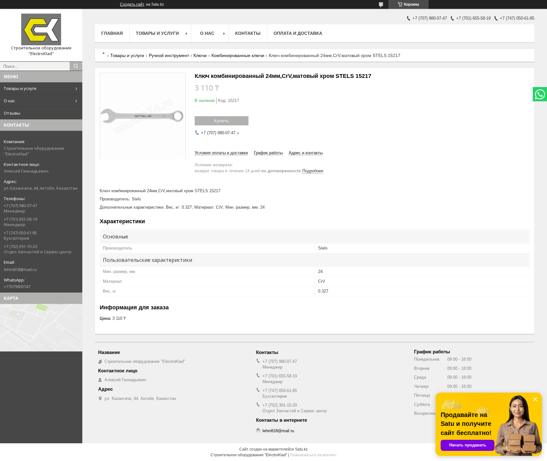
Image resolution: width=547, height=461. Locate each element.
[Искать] (76, 66)
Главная (112, 33)
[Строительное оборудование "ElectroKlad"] (41, 29)
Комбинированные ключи (237, 55)
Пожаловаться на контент (313, 455)
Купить (221, 120)
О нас (9, 101)
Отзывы (12, 113)
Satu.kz (301, 449)
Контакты (248, 33)
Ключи (200, 55)
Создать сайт (132, 4)
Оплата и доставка (298, 33)
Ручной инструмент (169, 55)
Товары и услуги (20, 88)
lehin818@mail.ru (20, 269)
